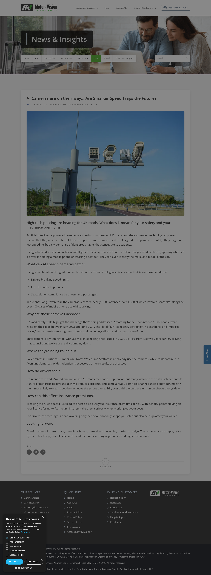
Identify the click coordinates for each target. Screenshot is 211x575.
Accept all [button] (14, 562)
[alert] (105, 287)
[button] (24, 567)
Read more (25, 532)
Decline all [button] (34, 562)
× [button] (43, 517)
